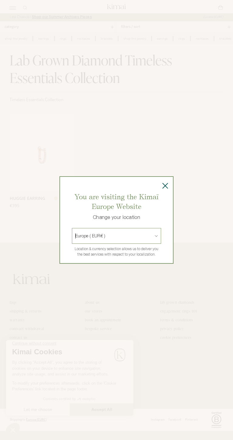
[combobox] (75, 236)
